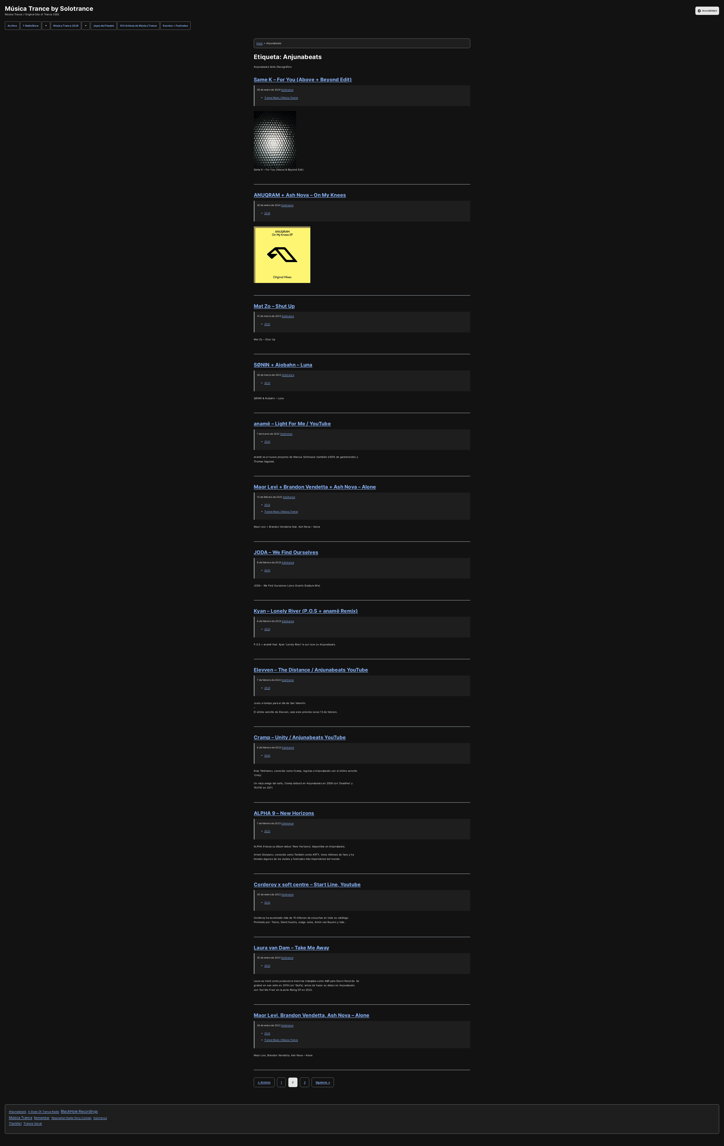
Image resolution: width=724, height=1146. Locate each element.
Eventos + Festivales (175, 25)
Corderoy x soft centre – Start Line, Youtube (307, 884)
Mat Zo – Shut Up (274, 306)
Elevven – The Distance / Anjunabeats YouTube (311, 670)
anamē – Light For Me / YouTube (292, 424)
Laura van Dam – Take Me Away (291, 948)
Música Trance (20, 1118)
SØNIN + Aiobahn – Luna (283, 365)
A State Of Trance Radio (43, 1111)
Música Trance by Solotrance (49, 8)
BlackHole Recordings (79, 1111)
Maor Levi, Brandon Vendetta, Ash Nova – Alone (312, 1015)
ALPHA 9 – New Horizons (284, 813)
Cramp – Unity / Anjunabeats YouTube (300, 737)
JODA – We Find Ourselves (286, 552)
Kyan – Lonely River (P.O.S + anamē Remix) (306, 611)
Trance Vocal (32, 1123)
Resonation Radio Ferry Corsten (71, 1117)
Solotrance (287, 89)
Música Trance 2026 (65, 25)
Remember (42, 1118)
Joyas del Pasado (103, 25)
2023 (267, 324)
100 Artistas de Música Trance (138, 25)
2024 (267, 213)
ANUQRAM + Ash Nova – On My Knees (300, 195)
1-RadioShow (31, 25)
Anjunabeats (17, 1111)
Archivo (12, 25)
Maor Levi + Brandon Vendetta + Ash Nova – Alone (315, 487)
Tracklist (15, 1123)
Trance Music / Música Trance (281, 97)
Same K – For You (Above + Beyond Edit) (303, 79)
